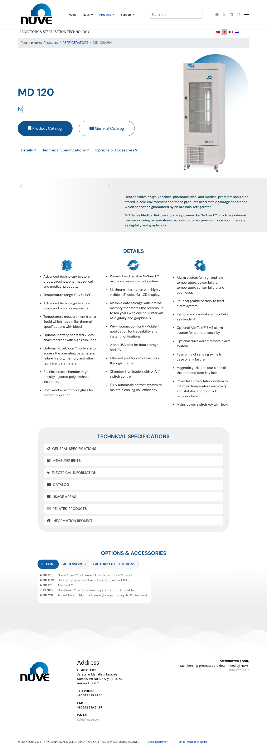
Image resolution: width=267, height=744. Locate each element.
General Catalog (109, 128)
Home (73, 14)
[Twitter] (224, 14)
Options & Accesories (115, 150)
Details (27, 150)
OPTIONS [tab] (48, 564)
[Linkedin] (231, 14)
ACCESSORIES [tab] (74, 564)
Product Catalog (46, 128)
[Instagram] (238, 14)
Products (105, 14)
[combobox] (176, 15)
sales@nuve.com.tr (90, 719)
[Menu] (246, 14)
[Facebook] (217, 14)
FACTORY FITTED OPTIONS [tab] (114, 564)
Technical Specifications (64, 150)
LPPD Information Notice (193, 742)
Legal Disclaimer (163, 742)
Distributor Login (237, 670)
